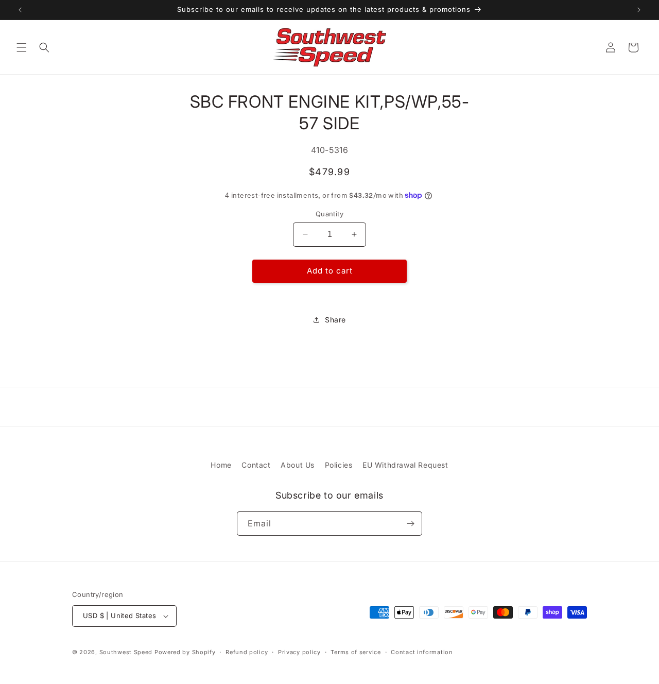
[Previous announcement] (20, 10)
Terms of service (355, 652)
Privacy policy (299, 652)
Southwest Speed (126, 652)
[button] (21, 47)
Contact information (422, 652)
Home (221, 464)
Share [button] (335, 319)
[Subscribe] (410, 523)
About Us (298, 464)
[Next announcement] (639, 10)
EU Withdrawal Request (405, 464)
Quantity (329, 214)
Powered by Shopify (185, 652)
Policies (339, 464)
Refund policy (247, 652)
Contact (255, 464)
